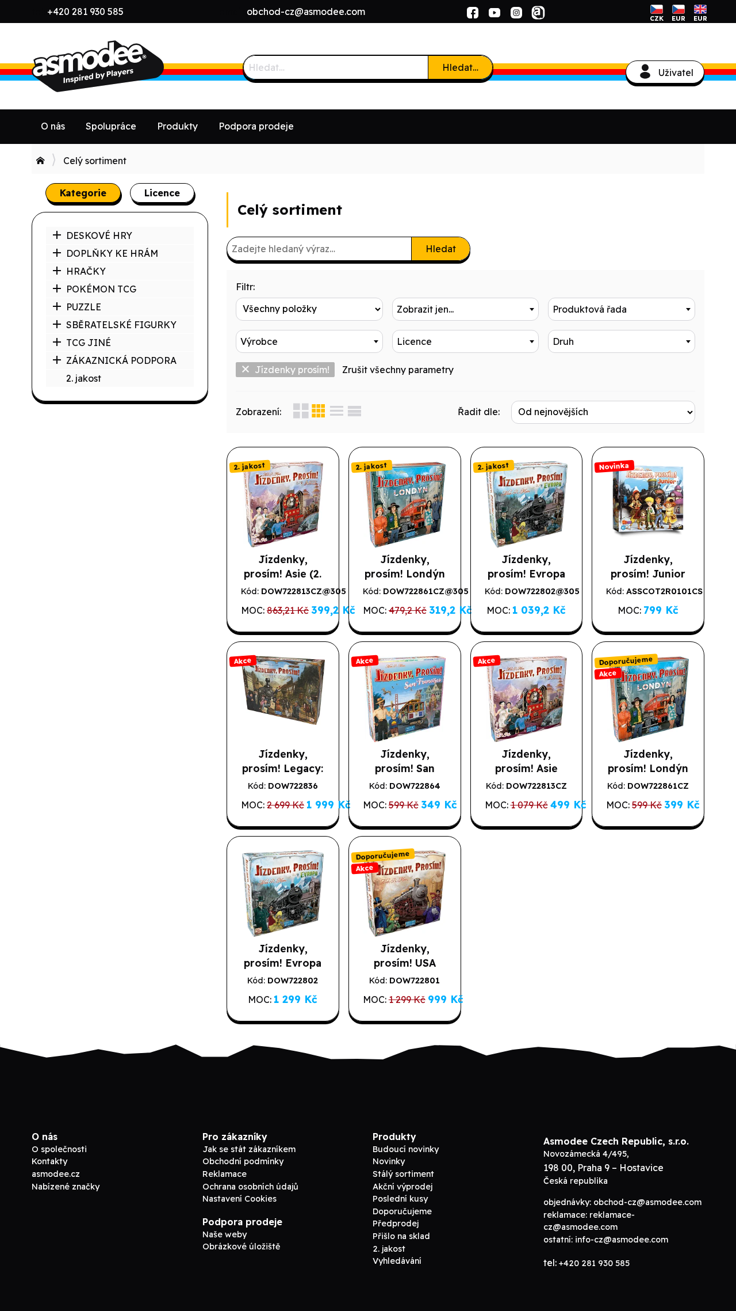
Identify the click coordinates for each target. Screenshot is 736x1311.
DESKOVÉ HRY (99, 235)
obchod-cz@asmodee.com (306, 11)
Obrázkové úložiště (241, 1246)
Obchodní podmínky (242, 1161)
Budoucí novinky (406, 1149)
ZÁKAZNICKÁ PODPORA (121, 360)
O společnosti (59, 1149)
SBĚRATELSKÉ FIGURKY (121, 324)
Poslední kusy (400, 1199)
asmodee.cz (56, 1174)
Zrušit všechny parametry (398, 369)
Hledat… (460, 67)
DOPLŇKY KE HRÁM (112, 253)
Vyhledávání (397, 1261)
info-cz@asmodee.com (621, 1239)
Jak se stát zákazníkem (249, 1149)
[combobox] (466, 309)
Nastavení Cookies (239, 1199)
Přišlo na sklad (401, 1236)
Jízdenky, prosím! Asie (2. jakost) (282, 573)
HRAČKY (86, 271)
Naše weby (224, 1234)
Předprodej (396, 1223)
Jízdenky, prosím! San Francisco (405, 768)
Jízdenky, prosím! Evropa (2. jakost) (526, 573)
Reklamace (224, 1174)
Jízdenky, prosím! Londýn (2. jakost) (405, 573)
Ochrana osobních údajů (250, 1186)
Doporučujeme (402, 1211)
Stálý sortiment (403, 1174)
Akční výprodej (402, 1186)
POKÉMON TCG (101, 289)
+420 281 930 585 (85, 11)
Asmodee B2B (118, 66)
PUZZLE (83, 307)
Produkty (177, 126)
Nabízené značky (65, 1186)
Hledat (440, 248)
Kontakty (49, 1161)
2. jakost (83, 378)
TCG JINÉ (88, 342)
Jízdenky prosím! (292, 369)
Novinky (389, 1161)
